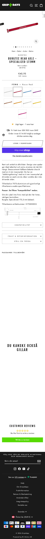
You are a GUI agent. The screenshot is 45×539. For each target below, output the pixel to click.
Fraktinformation (22, 490)
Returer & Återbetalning (22, 494)
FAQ (22, 483)
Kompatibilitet (22, 225)
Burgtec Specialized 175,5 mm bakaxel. (18, 199)
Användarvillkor (22, 498)
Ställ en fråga (22, 241)
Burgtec (22, 55)
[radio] (8, 92)
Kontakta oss (22, 505)
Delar (19, 51)
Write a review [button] (22, 439)
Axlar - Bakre (28, 51)
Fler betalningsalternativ (22, 156)
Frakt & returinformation (22, 236)
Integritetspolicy (22, 501)
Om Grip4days (22, 487)
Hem (13, 51)
